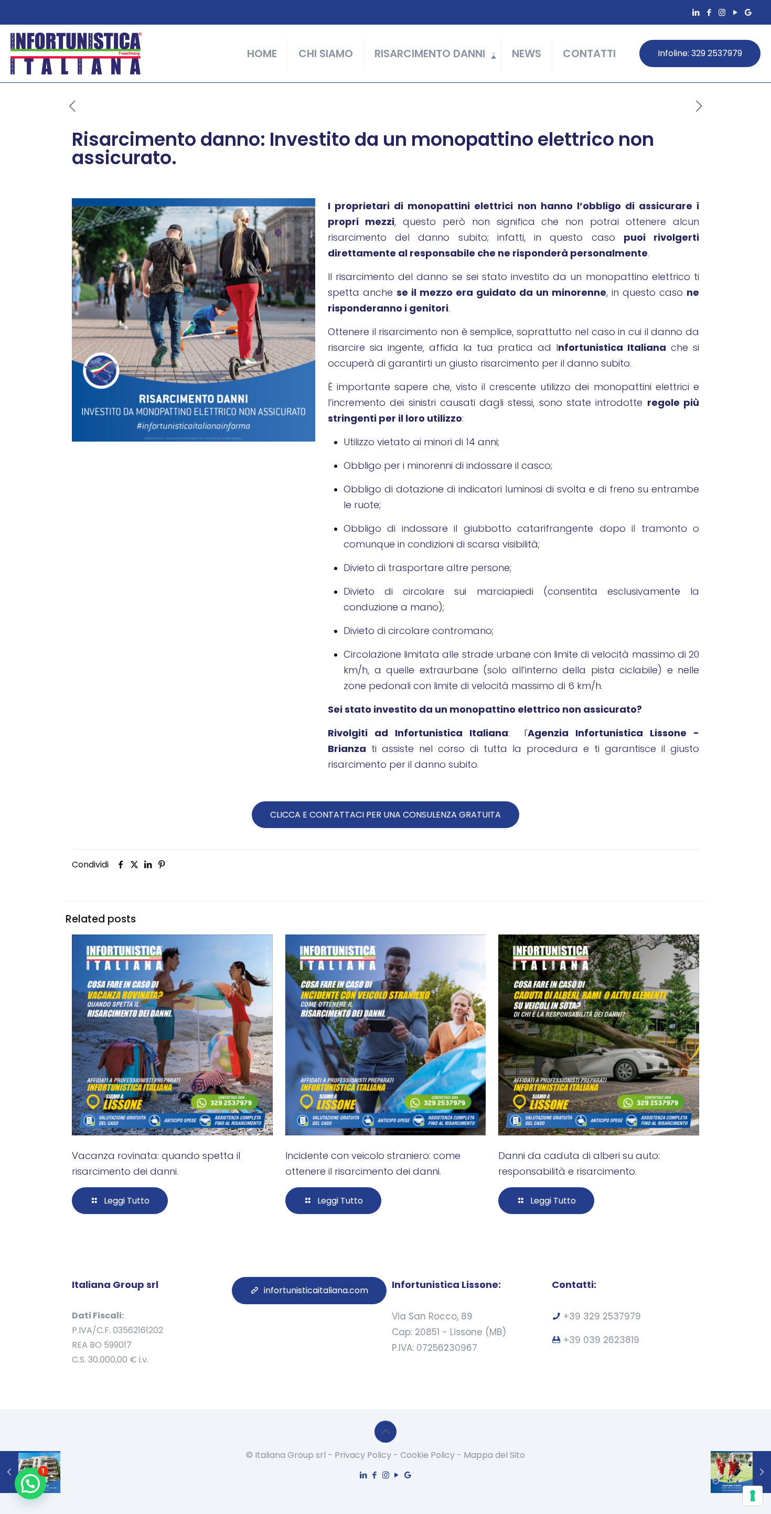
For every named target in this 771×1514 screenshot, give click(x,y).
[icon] (748, 12)
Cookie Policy (427, 1455)
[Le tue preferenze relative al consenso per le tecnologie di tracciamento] (753, 1496)
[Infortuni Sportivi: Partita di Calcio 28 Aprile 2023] (741, 1472)
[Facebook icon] (709, 12)
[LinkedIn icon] (696, 12)
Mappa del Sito (494, 1455)
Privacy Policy (363, 1455)
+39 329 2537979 (601, 1316)
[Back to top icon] (385, 1432)
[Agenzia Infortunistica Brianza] (76, 53)
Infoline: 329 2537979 (700, 53)
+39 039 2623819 (601, 1340)
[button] (30, 1483)
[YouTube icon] (735, 12)
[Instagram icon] (722, 12)
